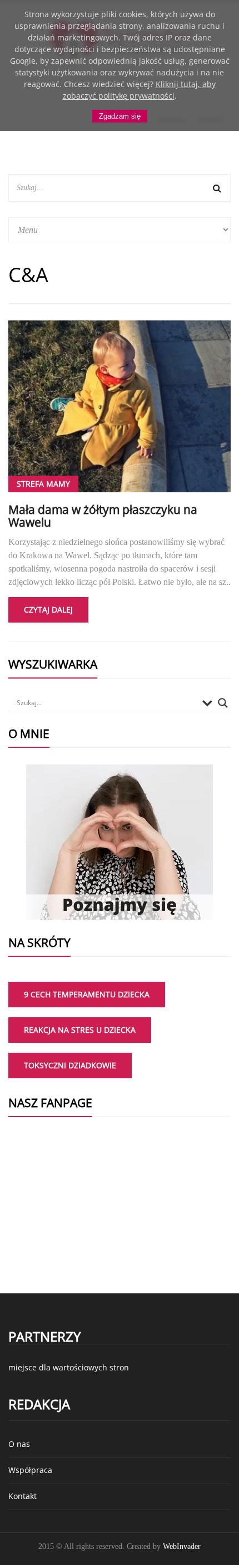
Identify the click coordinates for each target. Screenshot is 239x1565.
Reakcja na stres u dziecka (80, 1029)
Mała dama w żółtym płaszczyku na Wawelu (102, 516)
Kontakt (22, 1496)
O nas (19, 1444)
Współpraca (30, 1470)
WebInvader (182, 1546)
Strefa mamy (43, 483)
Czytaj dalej (48, 609)
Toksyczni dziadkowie (70, 1065)
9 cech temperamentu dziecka (87, 994)
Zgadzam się (120, 116)
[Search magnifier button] (223, 703)
